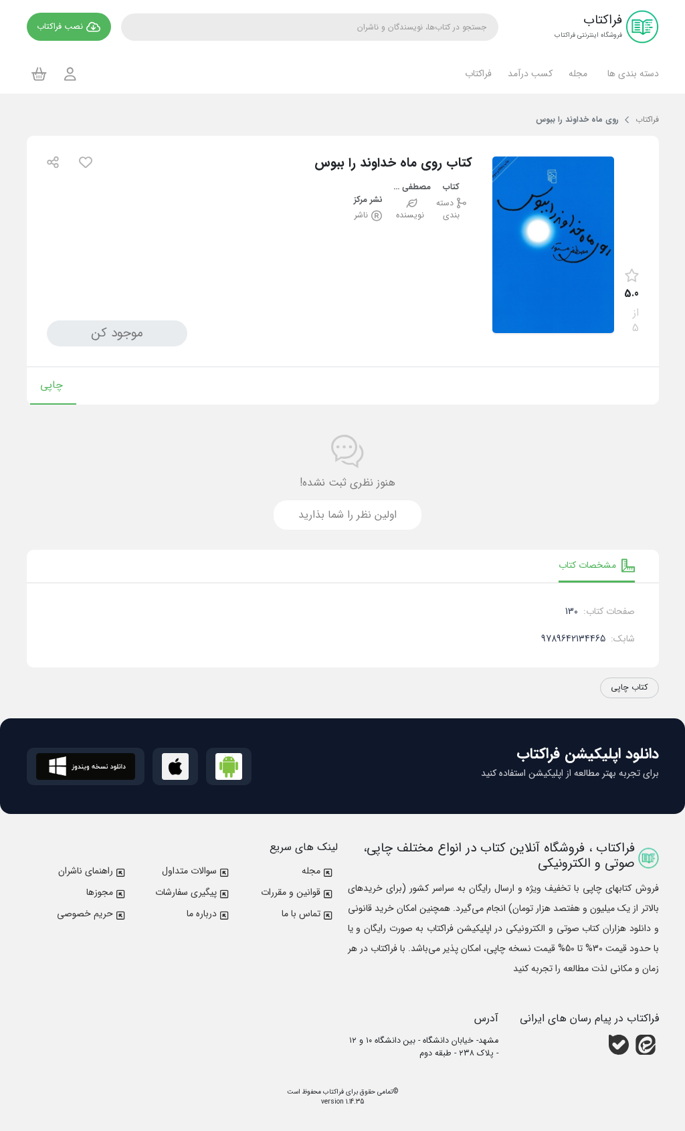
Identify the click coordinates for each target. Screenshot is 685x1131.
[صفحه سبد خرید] (39, 73)
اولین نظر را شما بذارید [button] (347, 514)
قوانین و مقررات (290, 892)
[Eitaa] (645, 1044)
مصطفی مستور (410, 187)
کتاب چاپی (629, 687)
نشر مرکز (368, 200)
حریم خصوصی (85, 913)
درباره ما (202, 913)
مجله (311, 870)
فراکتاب (332, 1092)
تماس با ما (301, 913)
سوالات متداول (189, 870)
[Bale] (619, 1044)
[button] (631, 73)
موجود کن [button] (117, 333)
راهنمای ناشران (85, 870)
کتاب (451, 187)
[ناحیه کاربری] (70, 74)
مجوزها (99, 892)
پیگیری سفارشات (186, 892)
